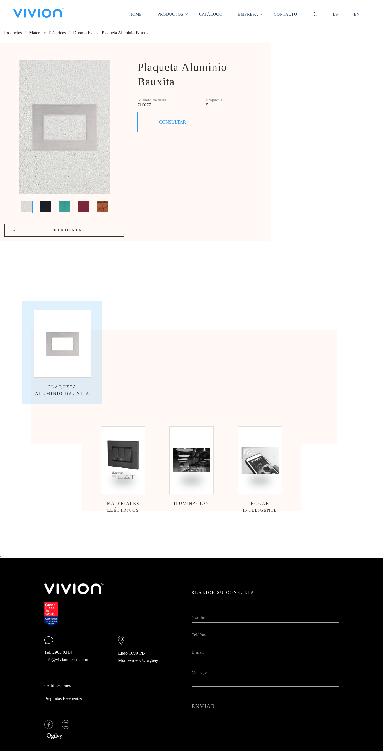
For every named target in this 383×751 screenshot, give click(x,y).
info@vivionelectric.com (66, 659)
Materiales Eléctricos (47, 32)
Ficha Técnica (66, 230)
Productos (170, 14)
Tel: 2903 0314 (58, 652)
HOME (135, 14)
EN (357, 14)
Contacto (285, 14)
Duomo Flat (83, 32)
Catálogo (210, 14)
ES (335, 14)
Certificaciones (57, 685)
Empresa (248, 14)
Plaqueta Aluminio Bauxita (125, 32)
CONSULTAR (172, 122)
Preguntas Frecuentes (63, 698)
